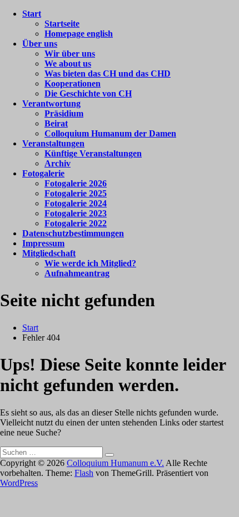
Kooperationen (72, 83)
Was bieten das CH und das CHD (107, 73)
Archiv (57, 163)
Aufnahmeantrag (76, 273)
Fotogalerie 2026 (75, 183)
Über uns (39, 43)
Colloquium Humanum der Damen (110, 133)
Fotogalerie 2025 (75, 193)
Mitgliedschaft (49, 253)
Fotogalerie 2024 (75, 203)
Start (31, 13)
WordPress (19, 483)
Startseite (61, 23)
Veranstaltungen (53, 143)
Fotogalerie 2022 (75, 223)
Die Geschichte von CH (88, 93)
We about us (67, 63)
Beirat (56, 123)
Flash (83, 473)
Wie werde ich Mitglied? (90, 263)
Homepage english (78, 33)
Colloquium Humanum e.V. (115, 463)
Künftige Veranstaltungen (93, 153)
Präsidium (63, 113)
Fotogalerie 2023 (75, 213)
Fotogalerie (43, 173)
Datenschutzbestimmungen (73, 233)
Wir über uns (69, 53)
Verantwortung (51, 103)
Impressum (43, 243)
